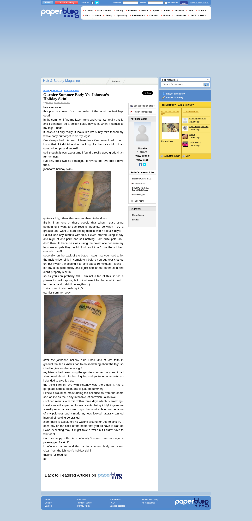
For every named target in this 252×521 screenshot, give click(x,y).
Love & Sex (180, 15)
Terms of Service (85, 503)
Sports (156, 10)
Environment (138, 15)
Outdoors (154, 15)
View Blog (142, 159)
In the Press (115, 500)
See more (139, 201)
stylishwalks (195, 142)
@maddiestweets (62, 102)
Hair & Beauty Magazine (61, 81)
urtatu (192, 134)
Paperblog (60, 13)
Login (184, 3)
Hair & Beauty (138, 215)
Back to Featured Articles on (71, 475)
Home (47, 3)
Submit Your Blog (174, 97)
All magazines (148, 503)
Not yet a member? (175, 94)
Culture (89, 10)
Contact (48, 503)
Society (119, 10)
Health (144, 10)
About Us (81, 500)
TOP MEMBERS (191, 111)
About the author (172, 156)
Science (202, 10)
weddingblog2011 (197, 119)
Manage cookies (117, 506)
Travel (167, 10)
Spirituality (122, 15)
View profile (142, 155)
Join (188, 156)
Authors (116, 81)
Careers (48, 506)
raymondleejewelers (198, 126)
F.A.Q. (112, 503)
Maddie (49, 102)
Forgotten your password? (199, 2)
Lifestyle (135, 219)
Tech (191, 10)
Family (109, 15)
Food (87, 15)
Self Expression (198, 15)
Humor (166, 15)
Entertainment (104, 10)
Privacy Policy (83, 506)
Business (179, 10)
